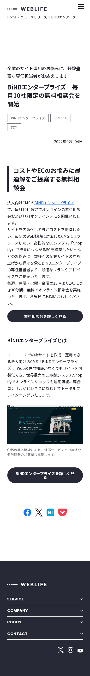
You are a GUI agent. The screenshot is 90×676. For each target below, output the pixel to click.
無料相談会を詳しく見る (45, 316)
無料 (14, 127)
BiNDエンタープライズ (28, 118)
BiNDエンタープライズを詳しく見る (45, 475)
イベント (60, 118)
